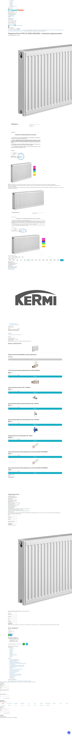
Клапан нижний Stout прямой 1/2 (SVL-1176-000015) (19, 387)
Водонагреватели (13, 667)
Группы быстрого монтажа (14, 670)
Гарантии (11, 3)
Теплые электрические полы (14, 671)
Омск (16, 705)
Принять (2, 683)
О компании (12, 0)
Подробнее (34, 681)
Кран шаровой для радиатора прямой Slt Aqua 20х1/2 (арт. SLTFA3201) (23, 403)
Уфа (28, 703)
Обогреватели (12, 673)
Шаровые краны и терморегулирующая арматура (18, 663)
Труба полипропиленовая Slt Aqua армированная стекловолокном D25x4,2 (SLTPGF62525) (28, 467)
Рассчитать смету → (11, 269)
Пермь (60, 703)
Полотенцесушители (13, 672)
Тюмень (35, 705)
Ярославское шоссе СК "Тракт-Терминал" (14, 334)
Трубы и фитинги (13, 664)
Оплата (11, 1)
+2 (61, 260)
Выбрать (35, 376)
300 (9, 257)
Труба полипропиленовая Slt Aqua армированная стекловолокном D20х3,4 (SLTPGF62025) (28, 451)
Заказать (1, 715)
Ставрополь (47, 705)
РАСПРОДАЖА (12, 677)
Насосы (11, 668)
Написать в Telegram (19, 25)
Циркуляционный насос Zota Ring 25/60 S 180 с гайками (20, 435)
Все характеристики (11, 268)
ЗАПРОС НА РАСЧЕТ (13, 6)
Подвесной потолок (13, 675)
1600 (47, 260)
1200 (39, 260)
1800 (51, 260)
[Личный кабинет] (8, 26)
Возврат (11, 4)
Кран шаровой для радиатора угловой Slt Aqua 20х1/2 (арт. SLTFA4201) (23, 419)
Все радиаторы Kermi (13, 323)
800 (24, 260)
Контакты (11, 5)
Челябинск (54, 703)
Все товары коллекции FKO (14, 324)
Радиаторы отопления (13, 661)
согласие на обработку (6, 698)
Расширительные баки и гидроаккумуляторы (17, 666)
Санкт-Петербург (9, 703)
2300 (58, 260)
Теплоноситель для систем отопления (16, 669)
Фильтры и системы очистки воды (15, 674)
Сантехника (12, 676)
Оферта (19, 680)
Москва (3, 703)
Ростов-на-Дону (3, 705)
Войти (9, 8)
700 (21, 260)
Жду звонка (2, 700)
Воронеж (9, 705)
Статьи (11, 656)
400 (12, 257)
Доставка (11, 2)
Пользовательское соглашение (26, 680)
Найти (18, 28)
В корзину (10, 330)
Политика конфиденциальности (13, 680)
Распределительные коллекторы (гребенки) (17, 665)
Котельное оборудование (14, 659)
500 (13, 260)
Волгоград (41, 703)
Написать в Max (12, 25)
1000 (32, 260)
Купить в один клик (16, 330)
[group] (25, 140)
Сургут (29, 705)
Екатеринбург (22, 703)
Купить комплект (11, 477)
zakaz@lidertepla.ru (11, 16)
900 (22, 257)
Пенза (22, 705)
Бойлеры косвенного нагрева (14, 660)
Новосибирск (16, 703)
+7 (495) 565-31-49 (11, 15)
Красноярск (41, 705)
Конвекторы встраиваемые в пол (15, 662)
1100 (36, 260)
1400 (43, 260)
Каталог (11, 651)
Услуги (11, 655)
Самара (67, 703)
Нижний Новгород (47, 703)
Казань (35, 703)
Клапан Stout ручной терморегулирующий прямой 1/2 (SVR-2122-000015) (24, 370)
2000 (54, 260)
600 (19, 257)
